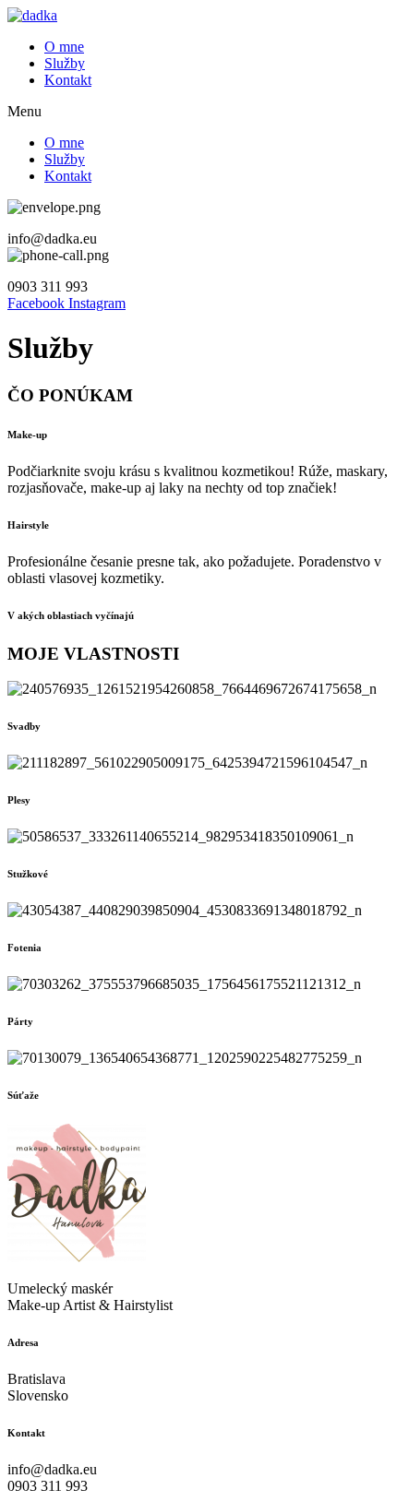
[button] (198, 111)
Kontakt (67, 80)
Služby (64, 63)
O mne (64, 46)
